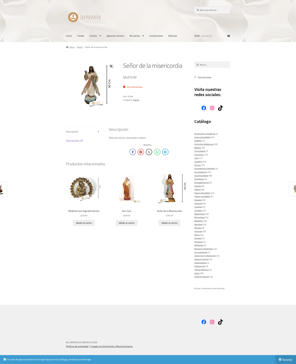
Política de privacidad (77, 346)
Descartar (287, 359)
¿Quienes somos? (115, 35)
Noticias (172, 35)
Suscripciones (204, 77)
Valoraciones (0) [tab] (74, 140)
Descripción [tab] (72, 131)
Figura (79, 47)
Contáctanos (156, 35)
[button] (111, 66)
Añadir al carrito (84, 223)
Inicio (69, 35)
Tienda (80, 35)
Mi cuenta (135, 35)
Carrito (93, 35)
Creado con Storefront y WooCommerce (111, 346)
